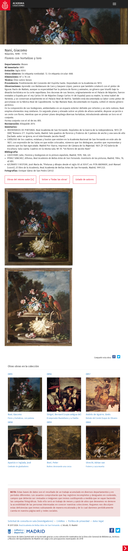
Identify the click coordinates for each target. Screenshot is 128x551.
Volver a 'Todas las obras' (54, 179)
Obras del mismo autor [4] (20, 179)
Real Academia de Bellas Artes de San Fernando (39, 525)
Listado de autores (84, 179)
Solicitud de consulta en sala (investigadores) (30, 521)
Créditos (61, 521)
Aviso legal (98, 521)
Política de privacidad (78, 521)
